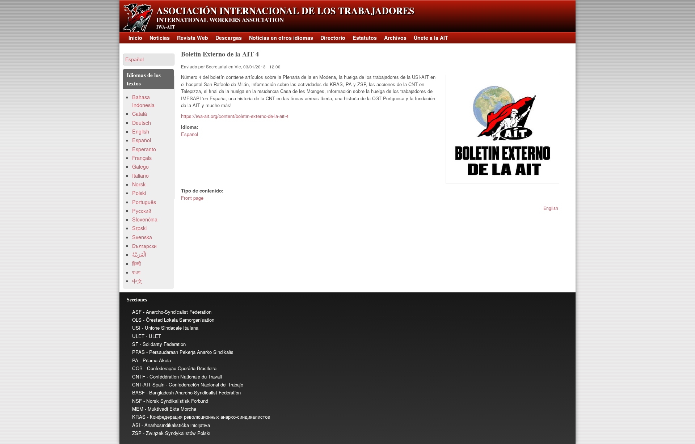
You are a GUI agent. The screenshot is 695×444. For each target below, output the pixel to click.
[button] (148, 59)
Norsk (139, 184)
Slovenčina (144, 219)
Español (189, 134)
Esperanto (144, 149)
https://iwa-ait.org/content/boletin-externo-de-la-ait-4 (234, 116)
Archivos (395, 37)
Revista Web (192, 37)
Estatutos (365, 37)
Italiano (140, 175)
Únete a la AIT (431, 37)
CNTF (138, 376)
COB (137, 368)
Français (142, 157)
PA (135, 360)
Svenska (142, 237)
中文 (137, 280)
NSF (137, 400)
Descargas (228, 37)
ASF (137, 311)
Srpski (139, 228)
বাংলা (136, 272)
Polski (139, 192)
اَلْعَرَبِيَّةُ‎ (139, 254)
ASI (136, 425)
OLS (137, 319)
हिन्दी (136, 263)
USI (136, 327)
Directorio (332, 37)
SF (135, 344)
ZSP (137, 433)
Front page (192, 197)
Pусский (141, 210)
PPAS (138, 351)
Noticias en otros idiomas (281, 37)
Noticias (159, 37)
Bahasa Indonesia (143, 100)
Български (144, 245)
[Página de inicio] (138, 29)
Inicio (135, 37)
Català (139, 113)
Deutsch (141, 122)
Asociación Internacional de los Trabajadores (285, 10)
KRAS (139, 416)
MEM (137, 408)
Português (144, 202)
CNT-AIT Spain (148, 384)
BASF (138, 392)
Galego (140, 166)
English (550, 208)
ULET (138, 336)
